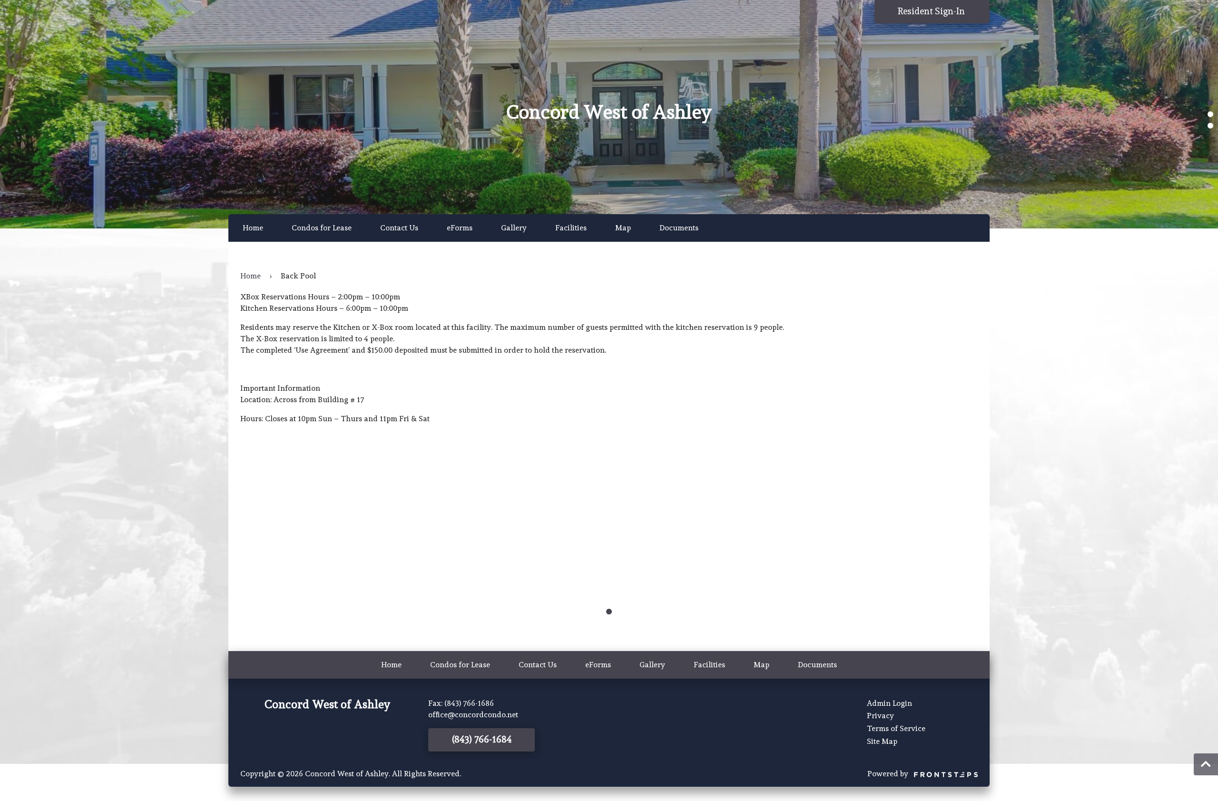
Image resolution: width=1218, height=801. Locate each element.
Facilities (571, 227)
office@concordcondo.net (473, 714)
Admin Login (889, 703)
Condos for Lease (322, 227)
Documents (678, 227)
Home (253, 227)
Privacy (880, 715)
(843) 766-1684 (481, 739)
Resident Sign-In (932, 11)
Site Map (882, 741)
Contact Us (399, 227)
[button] (1210, 103)
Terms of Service (896, 728)
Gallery (514, 227)
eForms (459, 227)
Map (623, 227)
